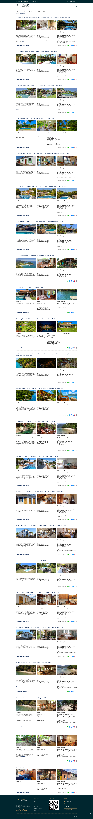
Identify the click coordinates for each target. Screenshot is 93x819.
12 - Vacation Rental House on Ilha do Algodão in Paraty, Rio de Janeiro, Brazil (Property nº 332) (41, 388)
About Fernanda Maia (65, 6)
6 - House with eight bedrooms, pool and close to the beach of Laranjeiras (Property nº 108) (41, 186)
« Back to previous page (20, 13)
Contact (72, 6)
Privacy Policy (75, 816)
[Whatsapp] (90, 813)
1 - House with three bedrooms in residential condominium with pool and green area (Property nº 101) (43, 17)
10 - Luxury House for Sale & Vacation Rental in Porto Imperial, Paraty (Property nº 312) (39, 319)
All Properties (36, 810)
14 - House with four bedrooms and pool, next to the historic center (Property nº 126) (39, 456)
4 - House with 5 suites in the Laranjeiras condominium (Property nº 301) (35, 118)
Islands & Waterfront (38, 808)
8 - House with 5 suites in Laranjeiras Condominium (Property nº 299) (35, 255)
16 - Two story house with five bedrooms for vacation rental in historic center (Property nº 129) (41, 525)
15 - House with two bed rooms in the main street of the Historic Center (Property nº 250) (40, 491)
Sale (39, 6)
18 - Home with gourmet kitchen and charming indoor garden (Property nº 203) (37, 592)
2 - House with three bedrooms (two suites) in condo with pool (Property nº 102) (37, 51)
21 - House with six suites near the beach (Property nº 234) (31, 698)
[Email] (76, 46)
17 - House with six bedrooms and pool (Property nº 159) (31, 560)
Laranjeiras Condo (55, 6)
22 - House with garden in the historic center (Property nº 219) (32, 733)
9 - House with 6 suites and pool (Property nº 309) (29, 287)
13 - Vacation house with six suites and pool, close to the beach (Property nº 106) (38, 421)
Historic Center (37, 806)
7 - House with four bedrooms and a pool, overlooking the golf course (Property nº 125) (39, 221)
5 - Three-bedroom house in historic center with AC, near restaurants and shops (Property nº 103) (42, 153)
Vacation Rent (46, 6)
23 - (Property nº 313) (21, 767)
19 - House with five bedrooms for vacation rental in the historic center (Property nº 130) (40, 627)
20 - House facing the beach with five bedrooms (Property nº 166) (33, 662)
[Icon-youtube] (20, 810)
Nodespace (46, 816)
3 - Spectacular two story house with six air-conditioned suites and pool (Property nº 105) (40, 85)
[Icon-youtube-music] (90, 809)
